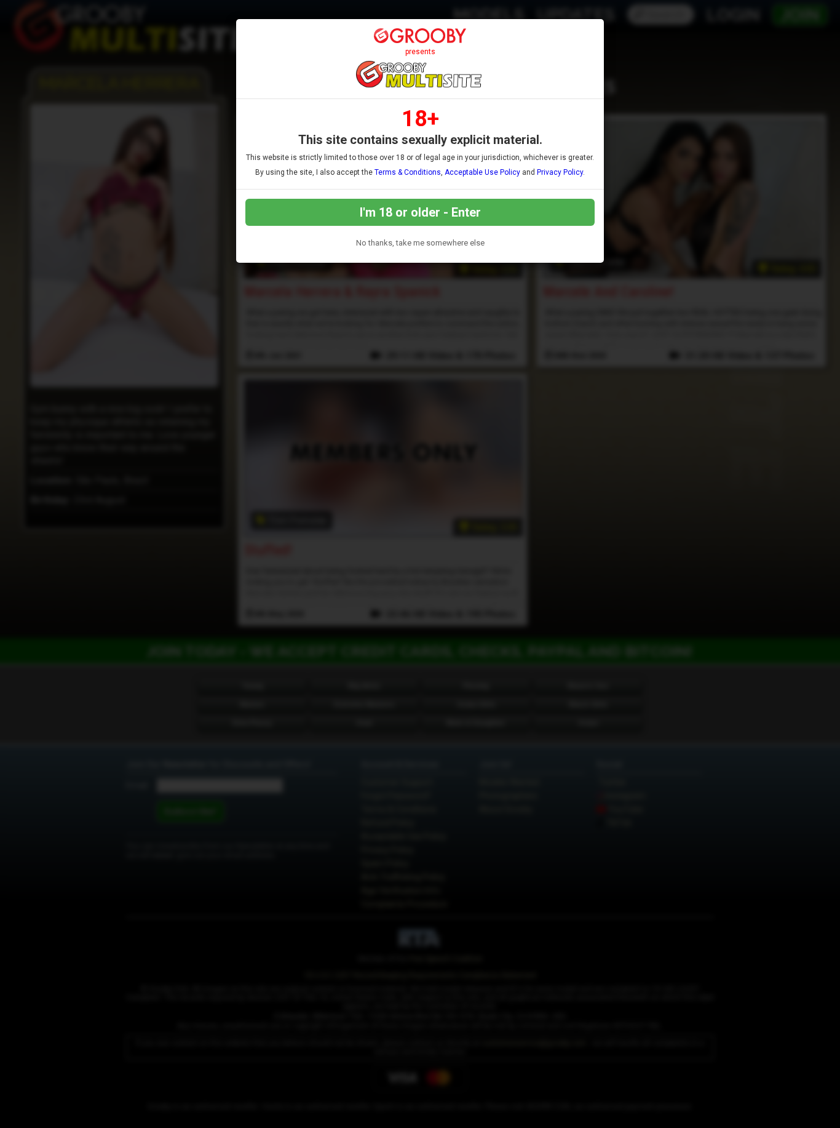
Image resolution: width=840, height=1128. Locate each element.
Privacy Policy (560, 172)
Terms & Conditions (407, 172)
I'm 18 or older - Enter (420, 212)
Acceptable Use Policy (482, 172)
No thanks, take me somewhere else (420, 242)
